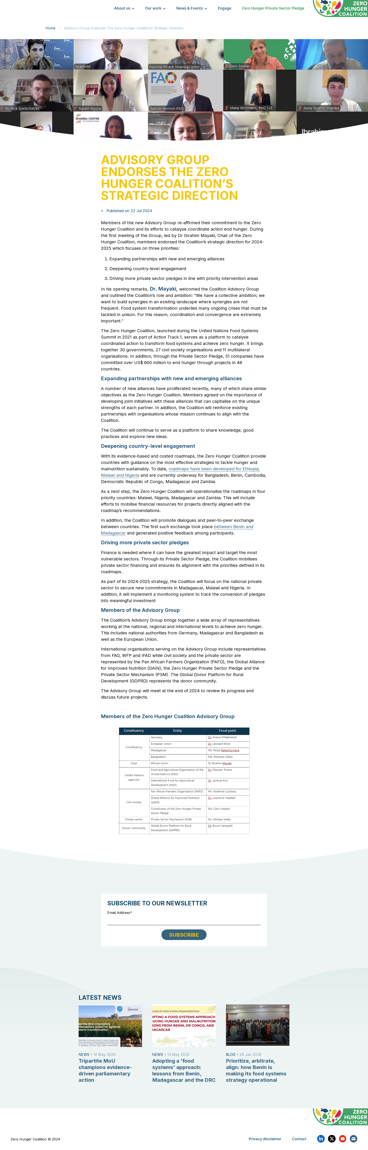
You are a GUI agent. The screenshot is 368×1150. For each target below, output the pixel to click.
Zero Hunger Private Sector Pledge (273, 8)
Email (353, 1139)
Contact (299, 1139)
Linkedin (321, 1139)
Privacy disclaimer (265, 1139)
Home (50, 28)
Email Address (118, 912)
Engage (224, 8)
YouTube (342, 1139)
